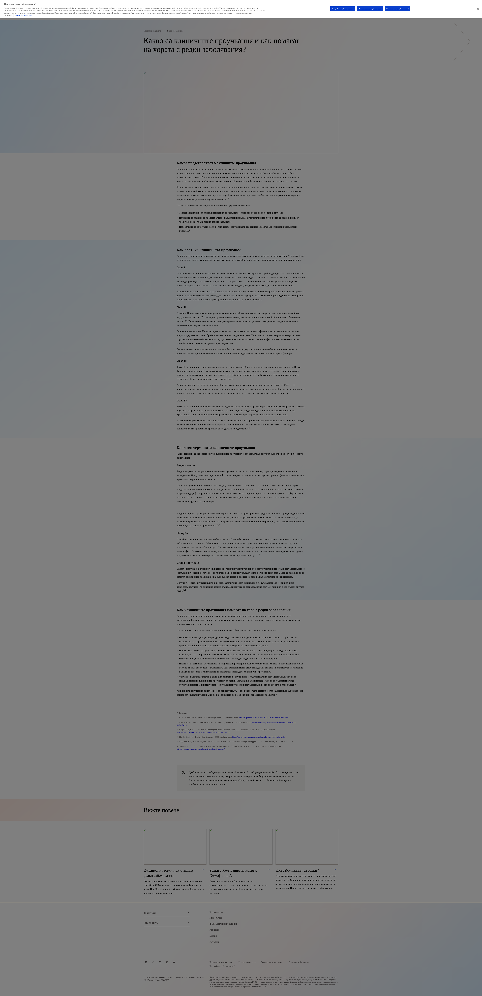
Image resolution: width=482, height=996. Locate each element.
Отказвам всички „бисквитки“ (370, 9)
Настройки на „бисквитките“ (342, 9)
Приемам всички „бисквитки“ (397, 9)
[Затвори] (478, 9)
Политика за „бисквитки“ (23, 15)
